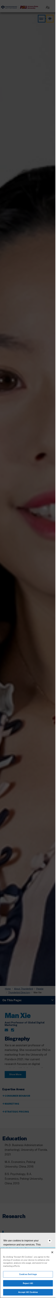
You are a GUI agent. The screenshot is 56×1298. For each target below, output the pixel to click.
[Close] (52, 1252)
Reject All (28, 1283)
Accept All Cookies (28, 1292)
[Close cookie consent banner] (49, 1241)
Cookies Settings (28, 1274)
